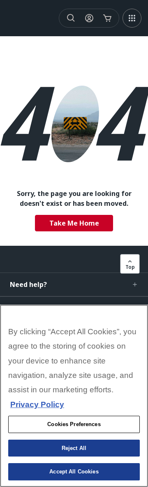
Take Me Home (74, 223)
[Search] (71, 18)
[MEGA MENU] (132, 18)
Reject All (74, 448)
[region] (74, 396)
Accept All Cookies (73, 471)
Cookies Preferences (73, 424)
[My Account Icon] (89, 18)
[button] (74, 284)
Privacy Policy (37, 404)
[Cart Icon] (107, 18)
